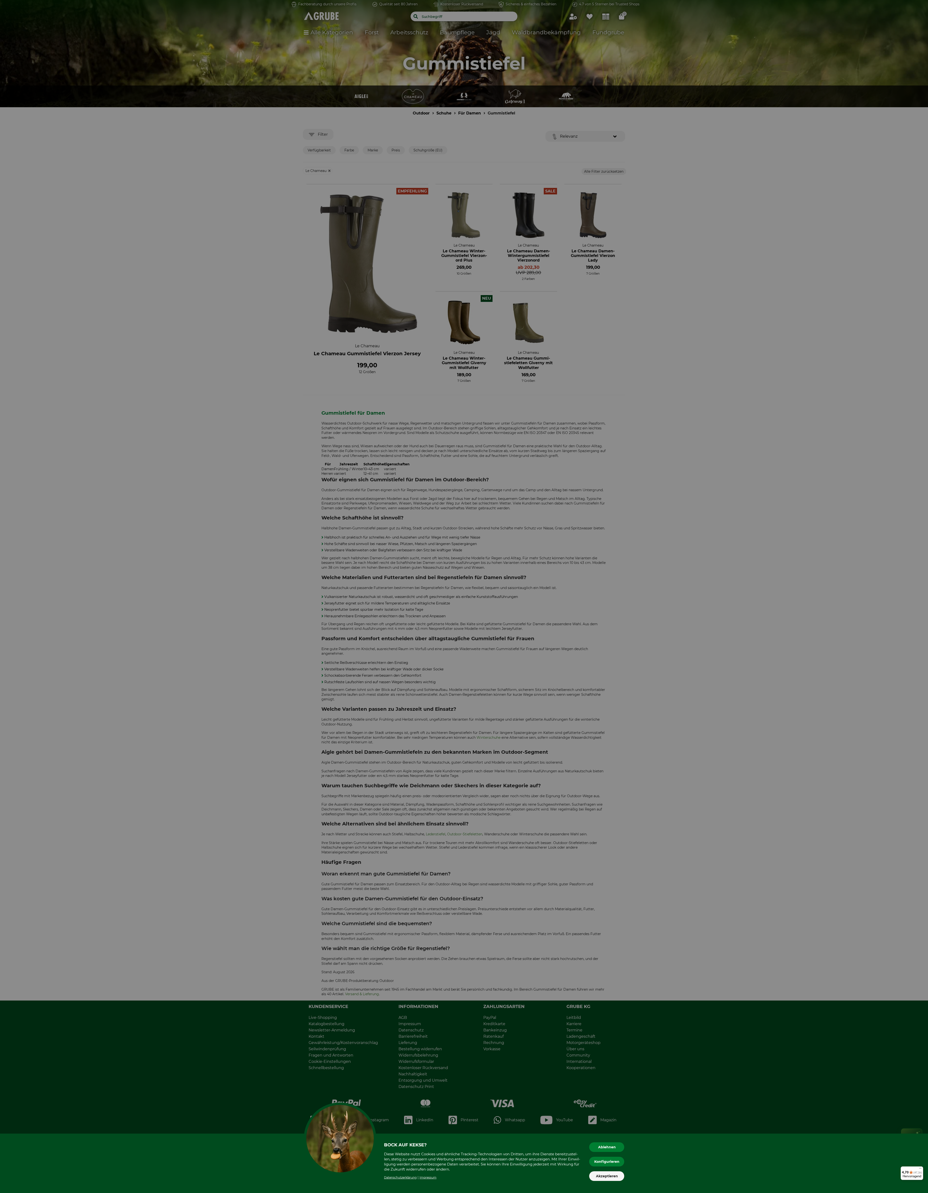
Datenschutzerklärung (400, 1177)
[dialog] (464, 596)
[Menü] (920, 1169)
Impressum (428, 1177)
